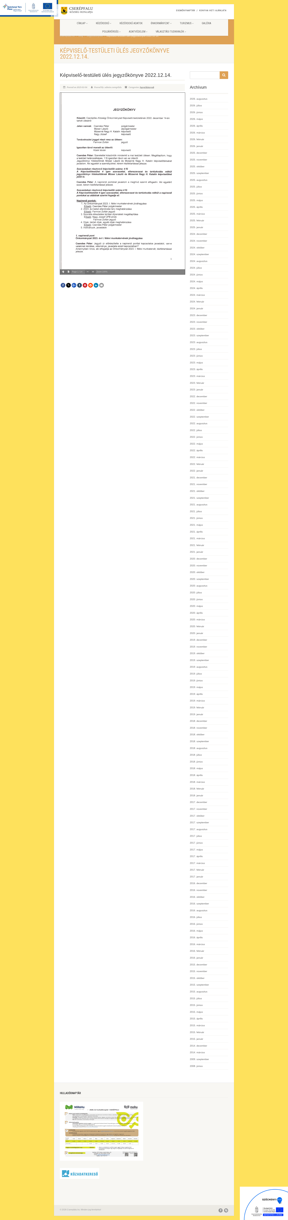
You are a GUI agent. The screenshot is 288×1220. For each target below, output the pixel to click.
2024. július (196, 267)
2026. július (196, 105)
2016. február (197, 951)
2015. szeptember (199, 984)
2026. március (197, 132)
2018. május (196, 768)
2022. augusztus (198, 423)
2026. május (196, 119)
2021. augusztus (198, 504)
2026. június (196, 112)
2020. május (196, 606)
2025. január (196, 227)
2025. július (196, 186)
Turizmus (186, 23)
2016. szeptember (199, 903)
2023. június (196, 355)
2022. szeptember (199, 416)
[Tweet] (68, 285)
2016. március (197, 944)
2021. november (198, 484)
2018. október (197, 734)
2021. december (198, 477)
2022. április (196, 450)
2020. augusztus (198, 585)
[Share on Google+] (74, 285)
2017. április (196, 856)
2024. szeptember (199, 254)
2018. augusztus (198, 748)
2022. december (198, 396)
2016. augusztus (198, 910)
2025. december (198, 152)
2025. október (197, 166)
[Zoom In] (93, 272)
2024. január (196, 308)
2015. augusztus (198, 991)
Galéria (206, 23)
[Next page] (68, 272)
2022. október (197, 410)
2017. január (196, 876)
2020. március (197, 619)
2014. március (197, 1052)
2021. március (197, 538)
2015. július (196, 998)
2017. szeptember (199, 822)
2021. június (196, 518)
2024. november (198, 240)
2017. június (196, 842)
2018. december (198, 721)
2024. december (198, 234)
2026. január (196, 146)
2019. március (197, 700)
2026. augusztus (198, 98)
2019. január (196, 714)
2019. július (196, 673)
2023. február (197, 383)
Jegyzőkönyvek (147, 87)
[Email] (101, 285)
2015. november (198, 971)
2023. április (196, 369)
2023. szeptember (199, 335)
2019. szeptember (199, 660)
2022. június (196, 437)
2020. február (197, 626)
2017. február (197, 869)
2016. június (196, 924)
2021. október (197, 491)
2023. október (197, 328)
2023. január (196, 389)
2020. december (198, 558)
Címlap (81, 23)
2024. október (197, 247)
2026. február (197, 139)
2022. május (196, 443)
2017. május (196, 849)
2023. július (196, 349)
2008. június (196, 1066)
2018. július (196, 754)
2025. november (198, 159)
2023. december (198, 315)
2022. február (197, 464)
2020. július (196, 592)
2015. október (197, 978)
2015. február (197, 1032)
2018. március (197, 782)
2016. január (196, 957)
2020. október (197, 572)
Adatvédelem (137, 31)
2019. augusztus (198, 666)
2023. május (196, 362)
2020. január (196, 633)
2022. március (197, 457)
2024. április (196, 288)
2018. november (198, 727)
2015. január (196, 1039)
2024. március (197, 295)
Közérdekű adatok (131, 23)
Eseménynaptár (185, 10)
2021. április (196, 531)
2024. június (196, 274)
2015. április (196, 1018)
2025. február (197, 220)
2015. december (198, 964)
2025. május (196, 200)
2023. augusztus (198, 342)
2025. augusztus (198, 180)
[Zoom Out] (87, 272)
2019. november (198, 646)
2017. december (198, 802)
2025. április (196, 207)
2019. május (196, 687)
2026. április (196, 125)
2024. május (196, 281)
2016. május (196, 930)
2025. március (197, 213)
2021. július (196, 511)
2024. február (197, 301)
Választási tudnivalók (170, 31)
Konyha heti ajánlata (212, 10)
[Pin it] (85, 285)
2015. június (196, 1005)
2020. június (196, 599)
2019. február (197, 707)
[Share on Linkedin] (96, 285)
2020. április (196, 612)
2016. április (196, 937)
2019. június (196, 680)
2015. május (196, 1012)
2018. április (196, 775)
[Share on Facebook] (63, 285)
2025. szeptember (199, 173)
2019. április (196, 694)
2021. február (197, 545)
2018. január (196, 795)
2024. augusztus (198, 261)
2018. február (197, 788)
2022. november (198, 403)
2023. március (197, 376)
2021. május (196, 525)
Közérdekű (102, 23)
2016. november (198, 890)
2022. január (196, 470)
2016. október (197, 897)
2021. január (196, 552)
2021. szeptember (199, 498)
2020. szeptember (199, 579)
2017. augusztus (198, 829)
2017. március (197, 863)
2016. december (198, 883)
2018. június (196, 761)
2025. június (196, 193)
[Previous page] (63, 272)
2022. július (196, 430)
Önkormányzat (160, 23)
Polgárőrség (110, 31)
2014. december (198, 1045)
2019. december (198, 639)
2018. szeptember (199, 741)
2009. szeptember (199, 1059)
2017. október (197, 815)
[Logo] (86, 11)
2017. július (196, 836)
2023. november (198, 322)
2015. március (197, 1025)
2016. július (196, 917)
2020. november (198, 565)
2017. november (198, 809)
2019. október (197, 653)
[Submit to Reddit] (90, 285)
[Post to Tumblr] (79, 285)
